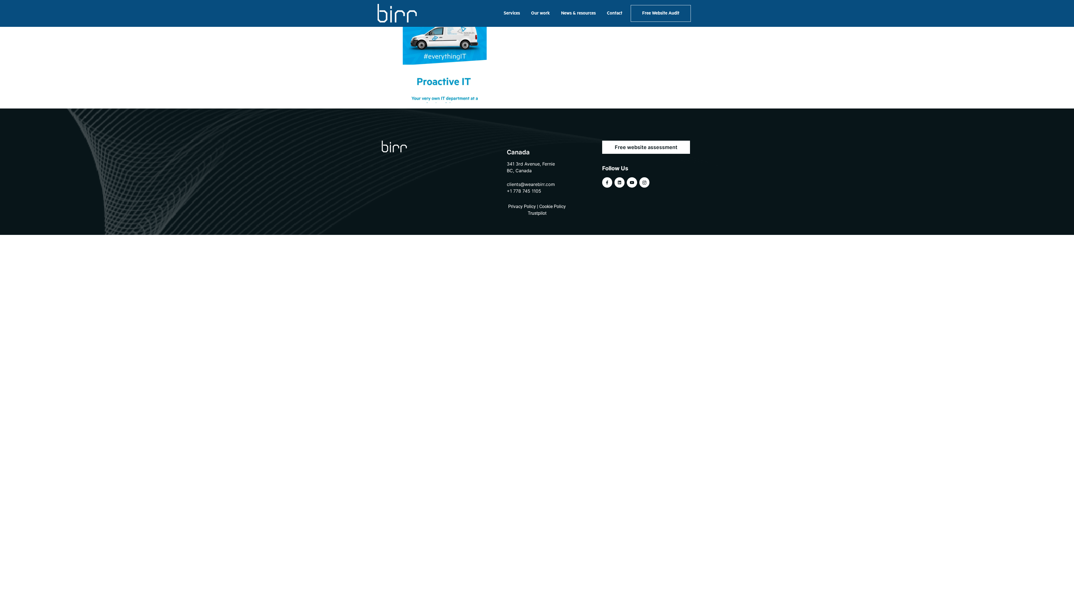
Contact (614, 13)
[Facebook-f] (607, 182)
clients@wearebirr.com (531, 184)
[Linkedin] (619, 182)
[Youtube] (632, 182)
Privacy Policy (522, 206)
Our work (540, 13)
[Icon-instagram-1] (644, 182)
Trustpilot (537, 213)
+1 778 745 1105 (524, 191)
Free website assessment (646, 147)
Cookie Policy (552, 206)
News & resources (578, 13)
